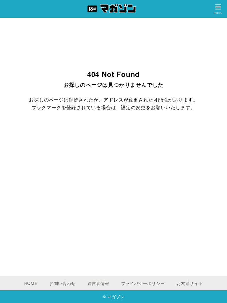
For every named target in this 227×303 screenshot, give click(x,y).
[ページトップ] (215, 291)
